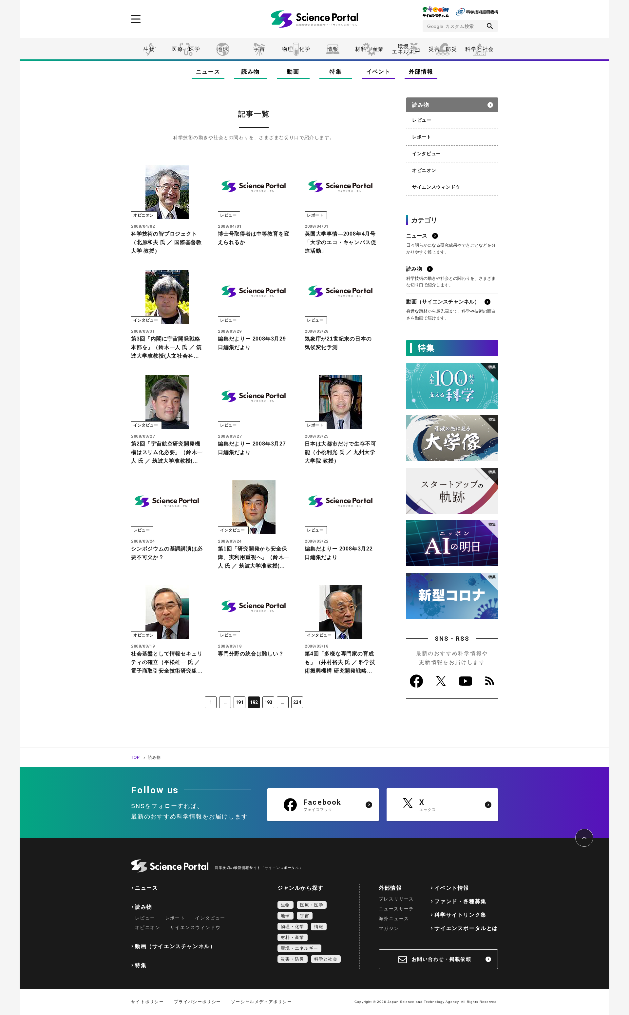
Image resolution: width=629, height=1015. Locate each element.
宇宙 (259, 49)
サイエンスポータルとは (466, 928)
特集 (336, 72)
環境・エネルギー (299, 948)
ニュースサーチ (396, 908)
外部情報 (421, 72)
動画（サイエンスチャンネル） (175, 946)
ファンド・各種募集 (460, 901)
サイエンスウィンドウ (436, 187)
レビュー (421, 120)
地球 (222, 49)
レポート (421, 136)
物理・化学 (296, 49)
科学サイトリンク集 (460, 915)
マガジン (389, 928)
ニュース (208, 72)
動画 (293, 72)
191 (239, 702)
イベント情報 (451, 888)
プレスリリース (396, 898)
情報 (332, 49)
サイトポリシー (147, 1001)
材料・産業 (369, 49)
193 (268, 702)
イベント (378, 72)
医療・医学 (186, 49)
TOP (135, 757)
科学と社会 (479, 49)
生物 (149, 49)
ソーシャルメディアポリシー (261, 1001)
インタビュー (426, 153)
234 (297, 702)
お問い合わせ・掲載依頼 (441, 959)
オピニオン (424, 170)
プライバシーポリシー (197, 1001)
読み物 (250, 72)
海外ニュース (394, 918)
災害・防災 (443, 49)
